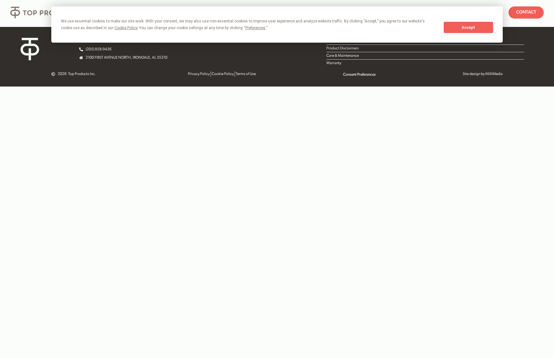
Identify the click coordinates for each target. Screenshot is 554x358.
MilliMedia (494, 74)
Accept (468, 27)
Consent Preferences (359, 75)
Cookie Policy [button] (125, 28)
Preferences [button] (255, 28)
